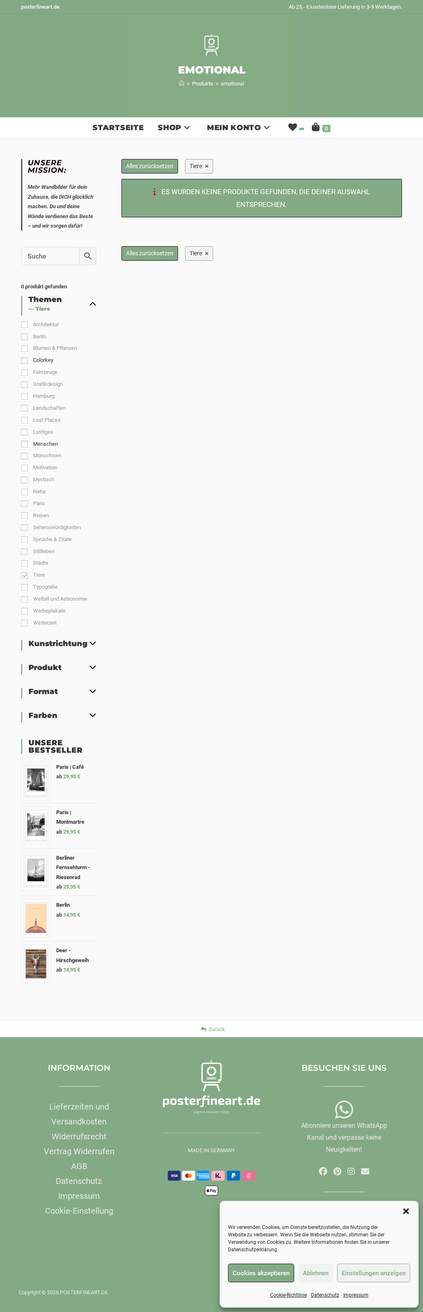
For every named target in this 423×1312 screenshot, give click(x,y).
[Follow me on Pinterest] (337, 1171)
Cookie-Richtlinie (288, 1295)
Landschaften (49, 408)
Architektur (46, 324)
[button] (406, 1211)
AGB (79, 1166)
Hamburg (44, 396)
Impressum (355, 1295)
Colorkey (43, 360)
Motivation (45, 467)
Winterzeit (45, 623)
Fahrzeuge (45, 372)
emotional (232, 84)
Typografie (45, 587)
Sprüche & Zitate (52, 539)
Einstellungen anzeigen (374, 1273)
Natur (39, 491)
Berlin (39, 336)
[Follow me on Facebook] (323, 1171)
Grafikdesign (48, 384)
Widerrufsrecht (79, 1136)
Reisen (41, 515)
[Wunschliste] (295, 127)
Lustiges (43, 432)
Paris (39, 503)
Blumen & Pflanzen (55, 348)
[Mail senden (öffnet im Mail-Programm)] (365, 1172)
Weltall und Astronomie (60, 599)
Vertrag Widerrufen (79, 1151)
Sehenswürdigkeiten (57, 527)
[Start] (181, 84)
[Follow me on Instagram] (351, 1171)
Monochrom (47, 455)
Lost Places (47, 420)
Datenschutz (325, 1295)
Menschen (45, 444)
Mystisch (44, 479)
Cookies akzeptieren (261, 1273)
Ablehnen (315, 1273)
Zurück (217, 1029)
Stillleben (44, 551)
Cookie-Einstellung (79, 1211)
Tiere (39, 575)
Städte (40, 563)
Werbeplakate (49, 611)
